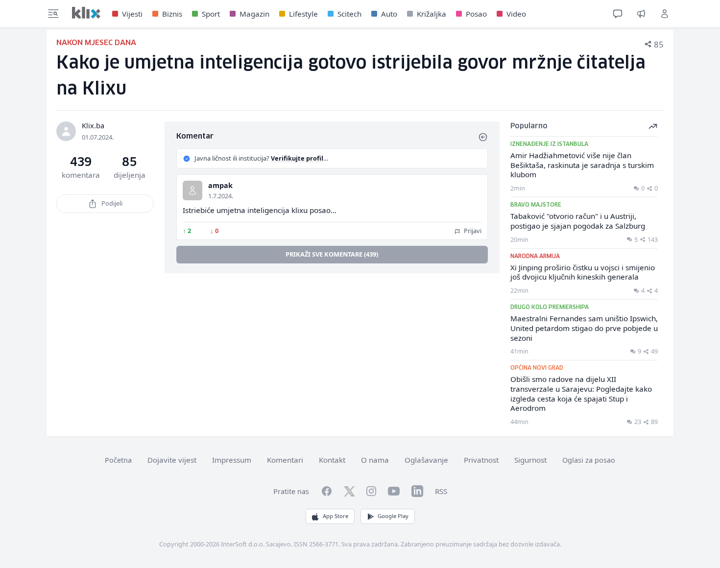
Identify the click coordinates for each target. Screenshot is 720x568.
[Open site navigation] (53, 13)
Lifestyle (303, 14)
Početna (118, 460)
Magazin (254, 14)
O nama (375, 460)
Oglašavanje (426, 460)
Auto (389, 14)
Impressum (231, 460)
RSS (441, 491)
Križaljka (431, 14)
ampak (220, 185)
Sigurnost (530, 460)
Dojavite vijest (171, 460)
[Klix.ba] (86, 13)
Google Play (393, 516)
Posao (476, 14)
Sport (211, 14)
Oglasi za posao (588, 460)
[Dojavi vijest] (641, 14)
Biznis (172, 14)
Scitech (349, 14)
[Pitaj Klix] (617, 14)
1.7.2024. (220, 195)
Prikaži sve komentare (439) (332, 254)
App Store (335, 516)
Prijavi (471, 230)
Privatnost (481, 460)
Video (516, 14)
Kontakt (332, 460)
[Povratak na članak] (483, 137)
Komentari (285, 460)
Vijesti (132, 14)
